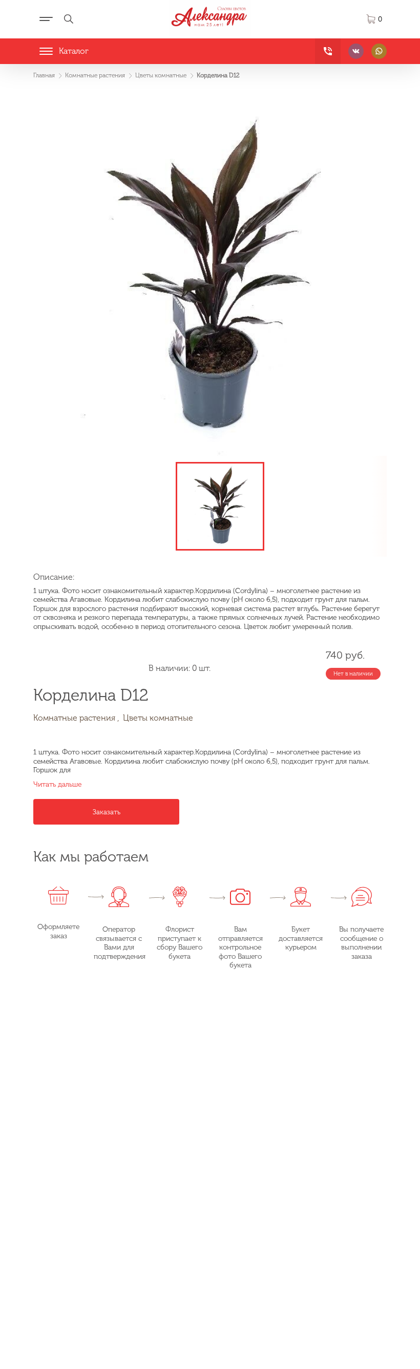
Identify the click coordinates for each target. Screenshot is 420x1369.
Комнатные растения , (76, 718)
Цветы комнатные (158, 718)
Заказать (106, 812)
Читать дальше (57, 784)
